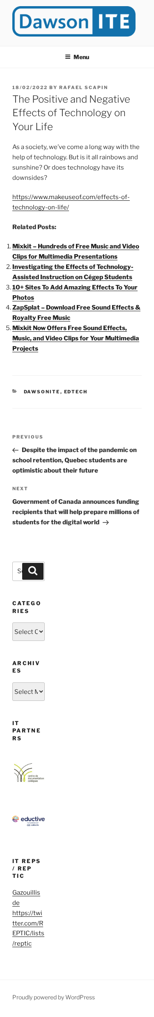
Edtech (76, 392)
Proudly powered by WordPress (53, 997)
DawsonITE (42, 392)
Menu (81, 56)
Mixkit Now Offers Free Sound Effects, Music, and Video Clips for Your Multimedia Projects (75, 338)
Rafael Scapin (83, 87)
